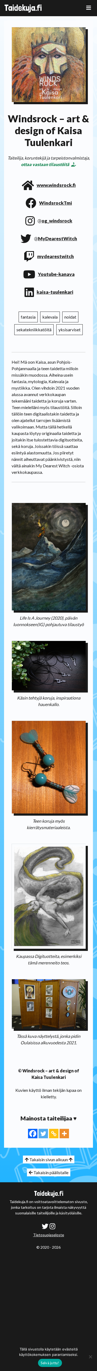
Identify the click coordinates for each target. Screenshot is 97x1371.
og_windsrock (56, 221)
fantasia (28, 316)
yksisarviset (69, 329)
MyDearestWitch (57, 238)
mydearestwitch (55, 256)
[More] (64, 1133)
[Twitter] (43, 1133)
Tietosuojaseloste (48, 1234)
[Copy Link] (53, 1133)
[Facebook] (32, 1133)
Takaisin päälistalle (50, 1172)
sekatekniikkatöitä (33, 329)
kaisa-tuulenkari (55, 292)
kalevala (50, 316)
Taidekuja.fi (23, 8)
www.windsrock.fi (56, 185)
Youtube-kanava (56, 274)
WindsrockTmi (55, 203)
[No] (90, 1356)
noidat (70, 316)
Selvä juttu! (50, 1363)
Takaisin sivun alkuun (49, 1159)
